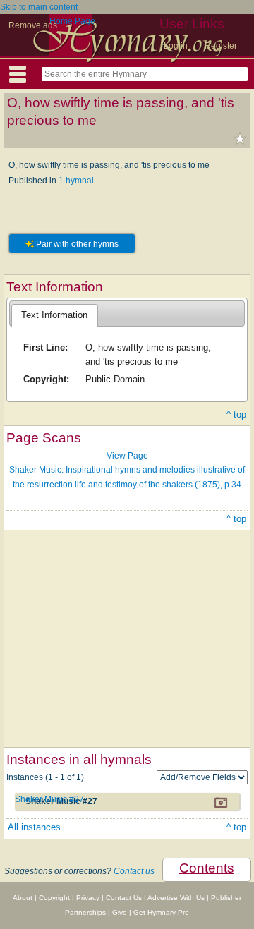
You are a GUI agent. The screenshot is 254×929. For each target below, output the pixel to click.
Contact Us (124, 897)
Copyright (54, 897)
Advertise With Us (176, 897)
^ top (236, 414)
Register (221, 46)
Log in (176, 46)
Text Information (54, 315)
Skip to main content (39, 7)
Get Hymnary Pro (161, 912)
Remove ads (32, 25)
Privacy (87, 897)
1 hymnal (76, 181)
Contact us (134, 871)
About (22, 897)
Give (119, 912)
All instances (34, 827)
